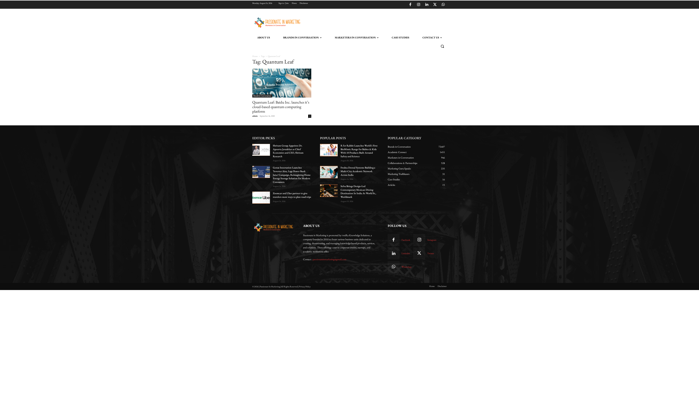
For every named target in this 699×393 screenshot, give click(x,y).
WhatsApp (407, 266)
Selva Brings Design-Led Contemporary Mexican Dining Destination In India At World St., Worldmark (358, 191)
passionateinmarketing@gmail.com (329, 259)
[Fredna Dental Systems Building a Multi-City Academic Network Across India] (329, 172)
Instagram (431, 239)
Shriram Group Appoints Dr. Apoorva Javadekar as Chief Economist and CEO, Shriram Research (288, 151)
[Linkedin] (426, 4)
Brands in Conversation (262, 96)
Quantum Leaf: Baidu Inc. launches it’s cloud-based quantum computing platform (280, 107)
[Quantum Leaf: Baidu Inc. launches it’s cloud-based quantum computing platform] (281, 83)
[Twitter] (435, 4)
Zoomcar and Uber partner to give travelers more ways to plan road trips (292, 195)
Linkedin (406, 253)
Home (255, 56)
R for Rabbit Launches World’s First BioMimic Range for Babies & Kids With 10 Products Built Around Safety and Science (359, 151)
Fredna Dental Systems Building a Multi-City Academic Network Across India (358, 171)
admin (255, 116)
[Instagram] (418, 4)
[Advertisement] (368, 22)
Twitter (430, 253)
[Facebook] (410, 4)
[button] (442, 46)
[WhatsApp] (443, 4)
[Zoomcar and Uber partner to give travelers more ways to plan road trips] (261, 197)
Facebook (406, 239)
